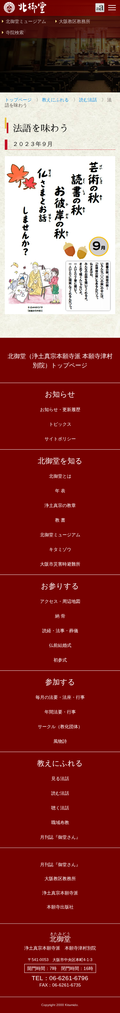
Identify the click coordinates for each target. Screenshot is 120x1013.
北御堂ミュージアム (26, 21)
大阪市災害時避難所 (60, 564)
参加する (60, 682)
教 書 (60, 520)
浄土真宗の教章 (60, 505)
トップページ (18, 99)
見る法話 (60, 778)
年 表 (60, 490)
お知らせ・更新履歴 (60, 409)
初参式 (60, 659)
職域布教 (60, 822)
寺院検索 (15, 32)
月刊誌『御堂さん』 (60, 837)
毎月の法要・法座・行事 (60, 697)
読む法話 (88, 99)
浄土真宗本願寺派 (60, 892)
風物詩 (60, 741)
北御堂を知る (60, 461)
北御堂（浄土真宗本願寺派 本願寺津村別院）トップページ (60, 361)
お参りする (60, 586)
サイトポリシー (60, 438)
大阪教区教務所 (74, 21)
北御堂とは (60, 476)
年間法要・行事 (60, 711)
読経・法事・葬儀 (60, 630)
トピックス (60, 424)
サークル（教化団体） (60, 726)
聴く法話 (60, 807)
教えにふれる (55, 99)
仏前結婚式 (60, 645)
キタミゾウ (60, 549)
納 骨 (60, 616)
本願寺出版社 (60, 906)
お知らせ (60, 394)
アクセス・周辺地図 (60, 601)
